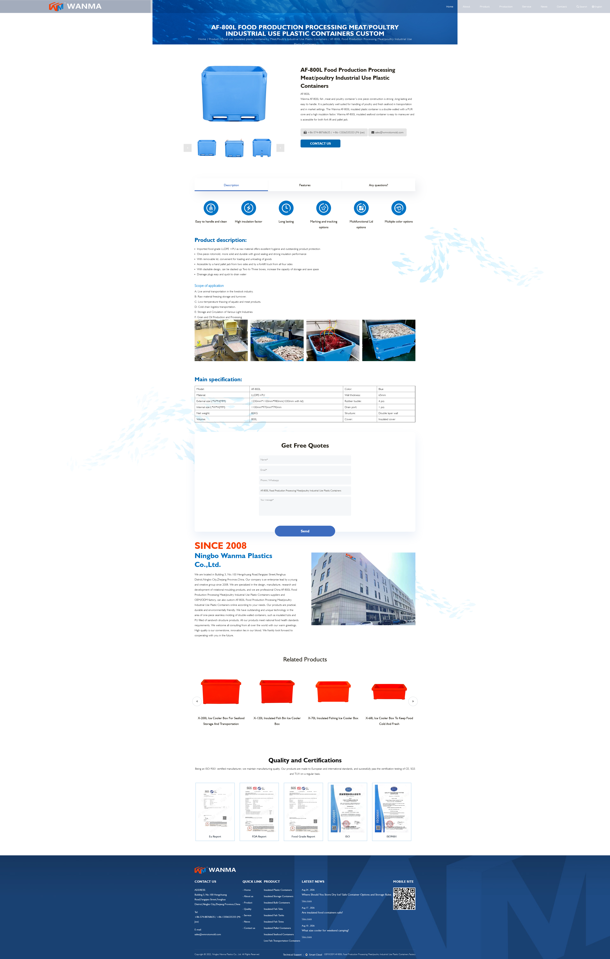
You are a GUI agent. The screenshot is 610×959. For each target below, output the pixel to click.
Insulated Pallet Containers (277, 927)
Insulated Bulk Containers (277, 902)
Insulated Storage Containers (278, 896)
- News (246, 921)
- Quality (247, 908)
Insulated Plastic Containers (278, 889)
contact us (320, 143)
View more (307, 901)
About (466, 6)
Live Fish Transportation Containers (282, 940)
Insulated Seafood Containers (279, 934)
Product (485, 6)
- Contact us (249, 927)
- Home (247, 889)
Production (506, 6)
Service (526, 6)
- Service (247, 915)
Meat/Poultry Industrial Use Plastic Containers (298, 39)
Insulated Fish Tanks (274, 915)
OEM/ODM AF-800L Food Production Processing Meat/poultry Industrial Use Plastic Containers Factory (369, 954)
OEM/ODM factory (205, 599)
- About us (248, 896)
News (544, 6)
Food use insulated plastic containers (244, 39)
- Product (247, 902)
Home (449, 6)
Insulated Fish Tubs (273, 908)
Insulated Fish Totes (274, 921)
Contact (562, 6)
